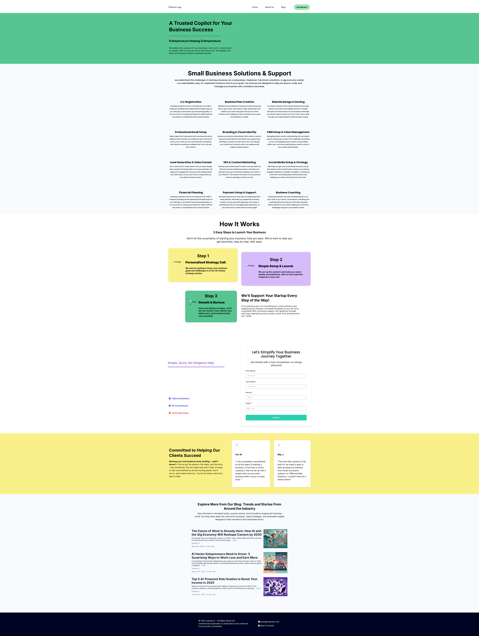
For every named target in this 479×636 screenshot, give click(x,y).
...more (234, 540)
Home (255, 7)
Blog (283, 7)
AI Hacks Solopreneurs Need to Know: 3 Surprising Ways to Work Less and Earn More (225, 555)
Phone (249, 392)
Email (249, 403)
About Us (269, 7)
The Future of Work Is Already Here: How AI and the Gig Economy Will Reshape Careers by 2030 (227, 532)
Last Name (250, 381)
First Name (250, 371)
